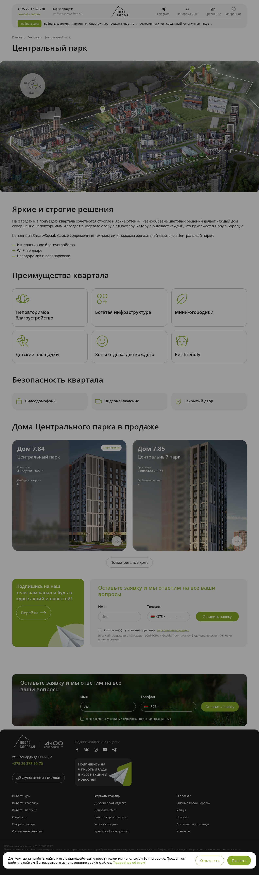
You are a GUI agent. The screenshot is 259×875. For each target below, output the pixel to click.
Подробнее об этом (129, 862)
